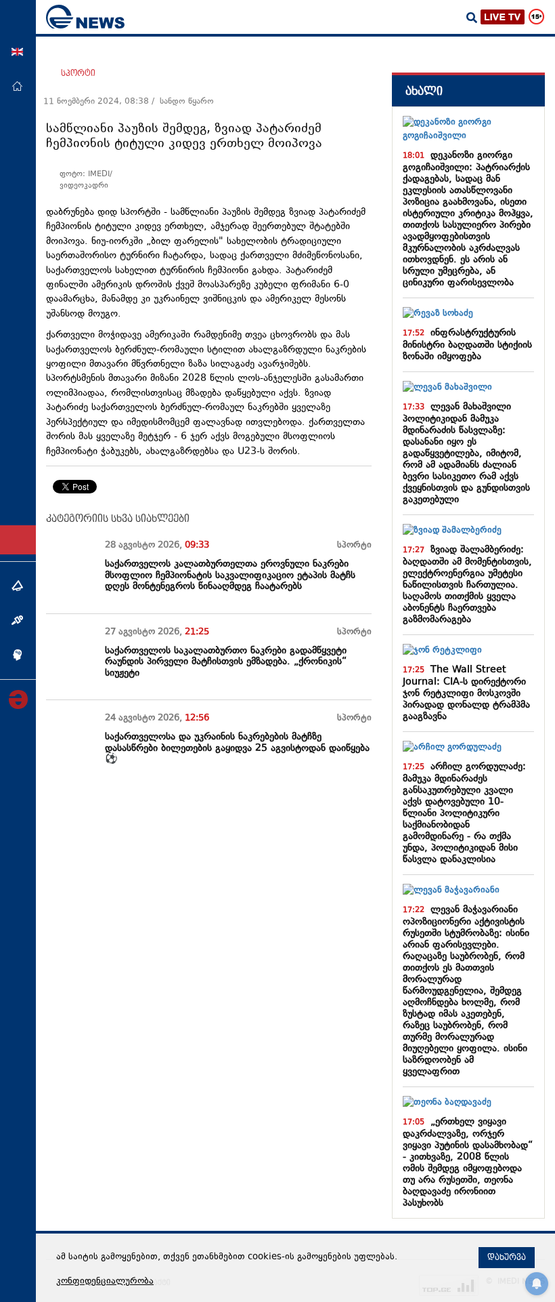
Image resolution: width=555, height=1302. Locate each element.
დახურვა (506, 1257)
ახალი (424, 91)
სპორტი (78, 73)
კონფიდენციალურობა (105, 1281)
